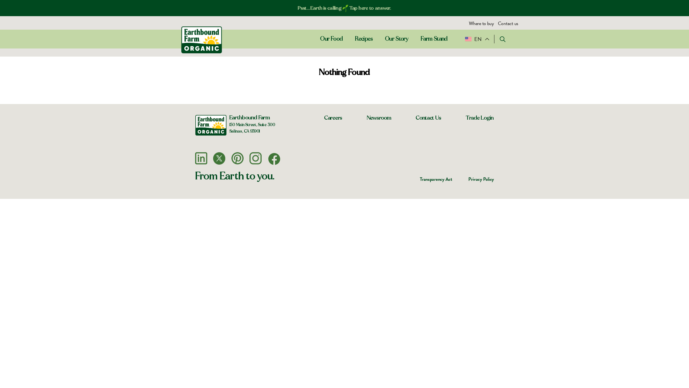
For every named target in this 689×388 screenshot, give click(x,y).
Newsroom (379, 118)
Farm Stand (434, 39)
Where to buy (481, 23)
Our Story (397, 39)
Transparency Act (436, 179)
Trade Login (480, 118)
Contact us (508, 23)
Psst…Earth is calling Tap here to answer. (344, 8)
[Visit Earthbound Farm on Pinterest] (237, 158)
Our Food (331, 39)
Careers (333, 118)
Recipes (364, 39)
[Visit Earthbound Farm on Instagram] (255, 158)
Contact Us (428, 118)
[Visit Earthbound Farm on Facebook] (274, 159)
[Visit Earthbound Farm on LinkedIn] (201, 158)
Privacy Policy (481, 179)
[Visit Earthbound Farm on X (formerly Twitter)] (219, 158)
